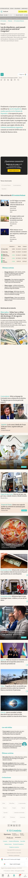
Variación (11, 246)
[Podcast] (10, 838)
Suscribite (22, 841)
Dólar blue (17, 8)
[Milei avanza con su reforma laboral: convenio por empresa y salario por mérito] (5, 232)
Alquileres (4, 188)
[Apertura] (7, 835)
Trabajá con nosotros (14, 847)
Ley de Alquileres (15, 109)
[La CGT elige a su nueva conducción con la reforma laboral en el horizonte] (5, 203)
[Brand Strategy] (22, 834)
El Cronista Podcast (19, 21)
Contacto (5, 841)
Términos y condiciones (14, 855)
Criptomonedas (22, 803)
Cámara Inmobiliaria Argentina (12, 127)
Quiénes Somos (8, 844)
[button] (24, 744)
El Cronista (3, 21)
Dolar (8, 876)
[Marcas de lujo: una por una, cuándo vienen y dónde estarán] (14, 482)
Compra (25, 246)
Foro (19, 876)
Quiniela (5, 812)
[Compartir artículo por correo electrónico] (15, 80)
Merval (23, 808)
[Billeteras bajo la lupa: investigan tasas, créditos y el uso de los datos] (14, 587)
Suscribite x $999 (23, 11)
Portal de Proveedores (18, 844)
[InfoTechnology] (18, 838)
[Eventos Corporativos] (15, 834)
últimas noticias (4, 8)
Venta (19, 246)
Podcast (10, 21)
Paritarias (12, 817)
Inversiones (22, 817)
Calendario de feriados (19, 812)
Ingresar (25, 876)
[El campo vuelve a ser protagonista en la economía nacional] (5, 218)
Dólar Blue (11, 803)
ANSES (14, 821)
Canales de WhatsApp (14, 841)
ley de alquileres (17, 185)
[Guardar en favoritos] (2, 74)
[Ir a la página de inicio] (2, 11)
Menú (3, 876)
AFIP (4, 817)
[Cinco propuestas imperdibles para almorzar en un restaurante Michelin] (14, 533)
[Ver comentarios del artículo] (18, 80)
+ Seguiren (23, 75)
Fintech (14, 808)
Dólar (11, 8)
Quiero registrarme (14, 170)
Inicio (14, 876)
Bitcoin (5, 808)
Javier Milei (24, 8)
